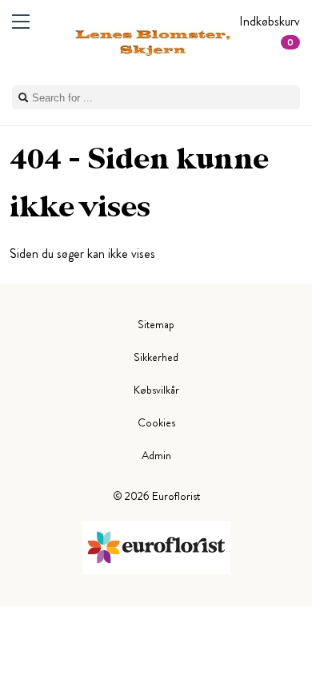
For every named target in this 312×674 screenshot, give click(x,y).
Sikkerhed (156, 357)
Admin (156, 455)
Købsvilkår (156, 390)
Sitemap (156, 324)
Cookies (156, 422)
